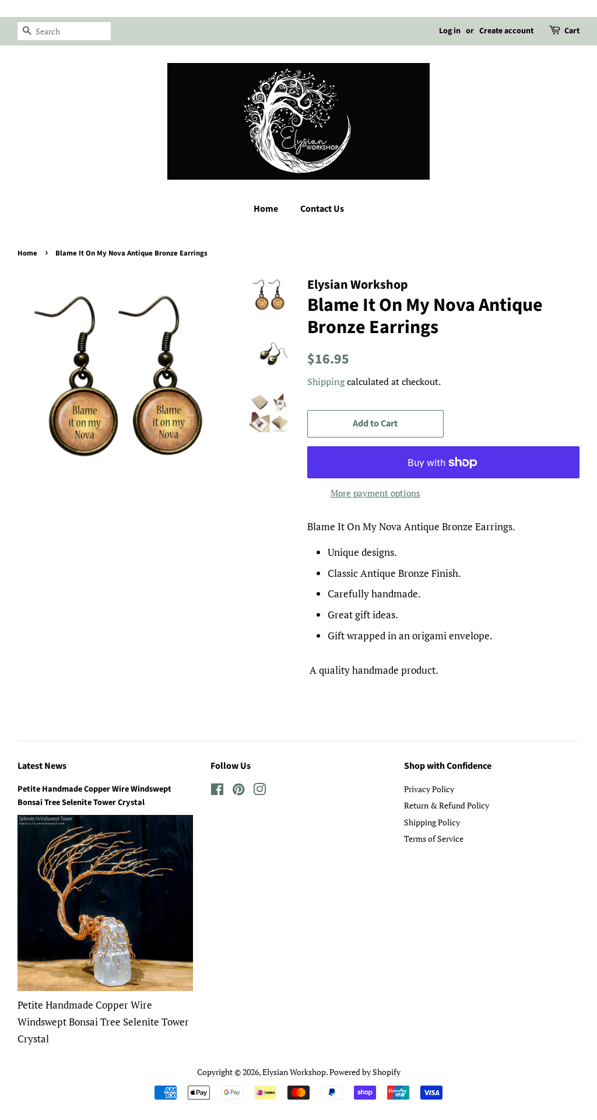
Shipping (326, 381)
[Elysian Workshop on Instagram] (259, 791)
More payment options (375, 493)
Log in (450, 31)
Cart (572, 31)
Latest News (41, 766)
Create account (506, 31)
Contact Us (322, 208)
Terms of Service (433, 838)
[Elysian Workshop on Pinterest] (238, 791)
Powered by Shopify (365, 1071)
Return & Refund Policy (446, 805)
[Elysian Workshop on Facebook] (217, 791)
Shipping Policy (432, 822)
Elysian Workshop (294, 1071)
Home (266, 208)
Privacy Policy (429, 788)
